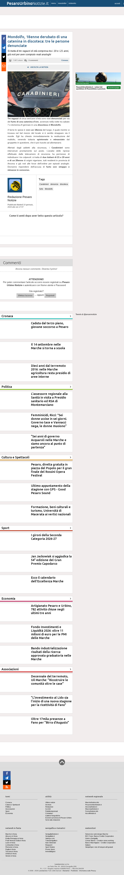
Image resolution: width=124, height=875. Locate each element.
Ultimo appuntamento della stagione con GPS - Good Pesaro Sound (50, 489)
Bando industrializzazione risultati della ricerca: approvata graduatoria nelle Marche (51, 653)
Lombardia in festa (12, 845)
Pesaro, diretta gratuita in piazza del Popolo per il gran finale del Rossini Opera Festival (51, 470)
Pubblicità (74, 871)
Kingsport (48, 845)
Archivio (48, 805)
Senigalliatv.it (50, 836)
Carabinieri (44, 184)
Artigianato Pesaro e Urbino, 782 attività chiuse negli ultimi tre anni (51, 609)
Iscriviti (48, 809)
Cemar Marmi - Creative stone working (99, 840)
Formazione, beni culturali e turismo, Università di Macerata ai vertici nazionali (51, 510)
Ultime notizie (50, 802)
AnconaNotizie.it (91, 807)
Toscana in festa (11, 851)
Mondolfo (49, 189)
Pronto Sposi (50, 849)
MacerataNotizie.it (91, 809)
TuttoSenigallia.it (51, 840)
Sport (7, 811)
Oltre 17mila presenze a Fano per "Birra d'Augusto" (50, 720)
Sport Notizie (50, 847)
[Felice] (47, 225)
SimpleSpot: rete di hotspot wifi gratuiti (99, 847)
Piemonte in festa (11, 847)
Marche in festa (11, 834)
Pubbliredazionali (51, 811)
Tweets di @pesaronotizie (86, 314)
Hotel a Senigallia (91, 838)
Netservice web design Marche (96, 834)
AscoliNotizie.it (90, 813)
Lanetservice (43, 871)
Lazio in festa (10, 843)
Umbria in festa (10, 853)
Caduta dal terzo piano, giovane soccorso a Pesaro (49, 325)
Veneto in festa (10, 856)
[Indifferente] (33, 225)
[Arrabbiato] (6, 225)
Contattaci (49, 813)
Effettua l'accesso (25, 296)
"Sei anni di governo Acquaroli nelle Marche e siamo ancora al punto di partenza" (48, 442)
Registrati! (50, 296)
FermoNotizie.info (91, 811)
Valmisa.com (50, 838)
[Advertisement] (98, 51)
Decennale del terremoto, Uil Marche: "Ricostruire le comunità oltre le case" (49, 680)
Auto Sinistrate (50, 843)
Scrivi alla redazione (52, 820)
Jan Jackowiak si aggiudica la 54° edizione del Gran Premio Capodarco (51, 560)
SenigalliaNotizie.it (51, 834)
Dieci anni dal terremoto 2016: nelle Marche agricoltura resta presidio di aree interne (50, 371)
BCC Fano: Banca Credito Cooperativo (99, 836)
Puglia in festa (10, 849)
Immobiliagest (50, 851)
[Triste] (20, 225)
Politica (8, 807)
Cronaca (64, 60)
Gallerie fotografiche (52, 816)
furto (41, 189)
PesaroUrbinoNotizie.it (93, 805)
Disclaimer (66, 871)
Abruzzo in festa (11, 836)
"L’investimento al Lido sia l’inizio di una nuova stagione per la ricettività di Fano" (51, 701)
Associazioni (10, 809)
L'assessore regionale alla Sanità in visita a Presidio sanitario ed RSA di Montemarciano (49, 399)
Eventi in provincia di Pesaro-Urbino (58, 818)
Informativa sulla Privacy (87, 871)
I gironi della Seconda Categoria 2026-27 (46, 536)
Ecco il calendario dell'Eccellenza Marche (47, 579)
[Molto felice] (61, 225)
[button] (117, 3)
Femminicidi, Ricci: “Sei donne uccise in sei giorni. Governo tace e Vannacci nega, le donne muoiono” (49, 420)
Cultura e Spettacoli (12, 805)
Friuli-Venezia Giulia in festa (15, 840)
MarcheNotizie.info (92, 802)
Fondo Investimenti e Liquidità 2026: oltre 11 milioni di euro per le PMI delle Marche (49, 632)
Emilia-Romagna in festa (14, 838)
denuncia (54, 184)
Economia (9, 813)
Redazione (49, 807)
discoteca (64, 184)
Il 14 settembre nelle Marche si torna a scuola (48, 346)
